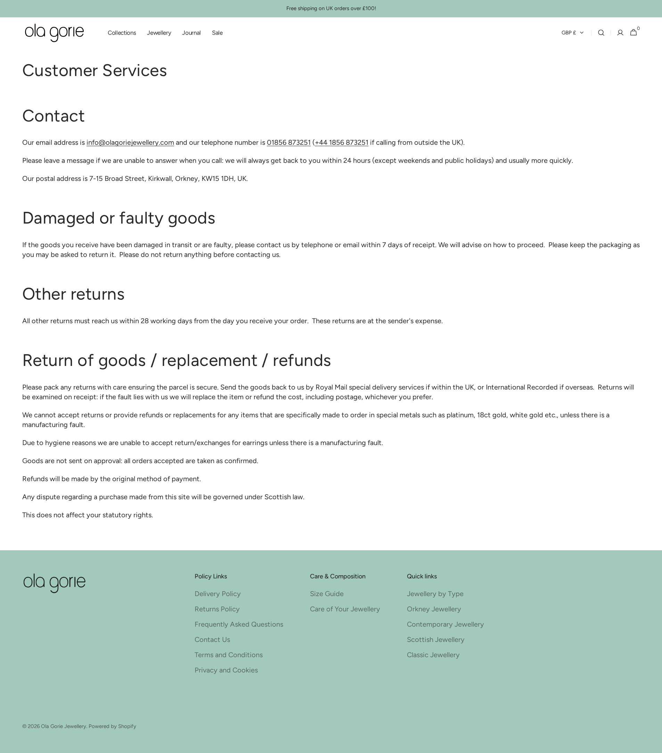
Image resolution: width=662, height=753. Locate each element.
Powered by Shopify (112, 726)
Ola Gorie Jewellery (63, 726)
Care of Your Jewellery (345, 609)
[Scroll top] (639, 731)
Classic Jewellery (433, 655)
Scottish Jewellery (436, 639)
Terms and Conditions (229, 655)
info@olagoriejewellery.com (130, 142)
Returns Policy (217, 609)
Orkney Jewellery (434, 609)
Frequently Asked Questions (239, 624)
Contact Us (212, 639)
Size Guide (327, 593)
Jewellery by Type (435, 593)
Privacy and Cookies (226, 670)
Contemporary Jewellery (445, 624)
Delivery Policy (218, 593)
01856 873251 (289, 142)
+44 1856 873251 (341, 142)
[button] (601, 32)
